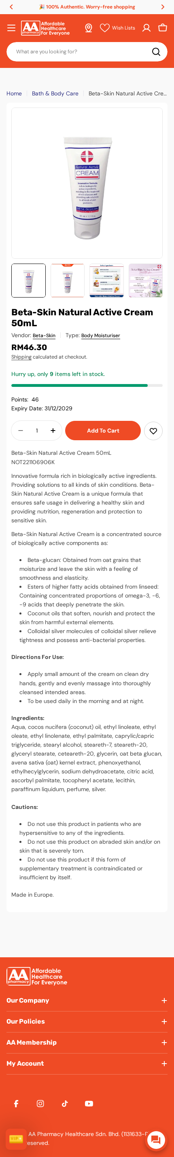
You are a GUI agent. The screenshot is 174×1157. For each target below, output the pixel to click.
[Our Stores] (88, 28)
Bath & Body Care (55, 93)
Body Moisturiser (100, 335)
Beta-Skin (44, 335)
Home (14, 93)
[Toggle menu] (11, 28)
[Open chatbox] (156, 1140)
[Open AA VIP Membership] (16, 1139)
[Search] (156, 52)
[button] (11, 7)
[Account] (146, 28)
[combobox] (87, 51)
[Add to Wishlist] (153, 431)
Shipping (21, 357)
